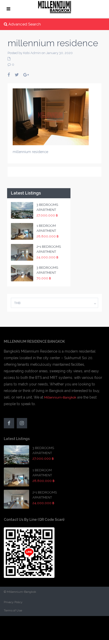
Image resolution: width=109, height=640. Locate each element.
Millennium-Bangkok (60, 397)
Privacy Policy (13, 602)
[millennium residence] (51, 116)
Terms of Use (13, 610)
